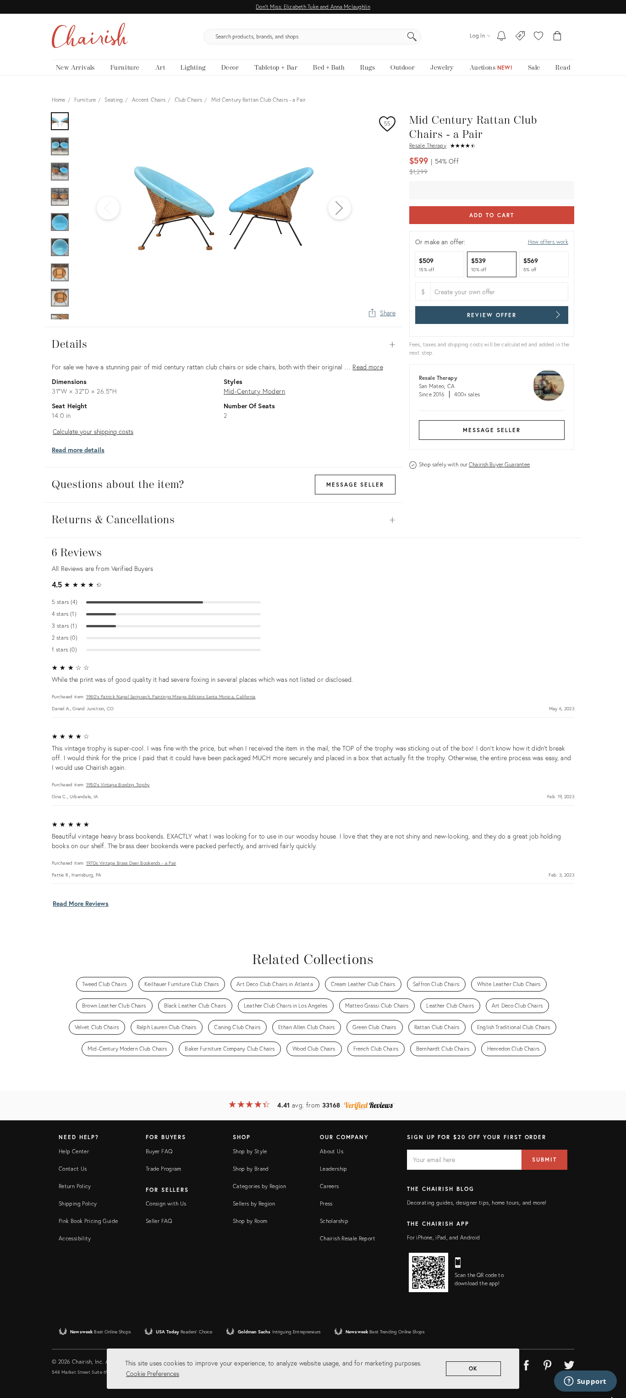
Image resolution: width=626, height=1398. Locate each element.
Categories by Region (259, 1186)
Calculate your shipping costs (93, 431)
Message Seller (492, 430)
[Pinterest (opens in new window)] (548, 1364)
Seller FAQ (159, 1220)
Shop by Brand (251, 1168)
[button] (538, 37)
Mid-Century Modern (254, 391)
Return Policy (75, 1186)
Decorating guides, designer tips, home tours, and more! (477, 1202)
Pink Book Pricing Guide (88, 1220)
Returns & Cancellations (223, 520)
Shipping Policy (78, 1203)
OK (473, 1368)
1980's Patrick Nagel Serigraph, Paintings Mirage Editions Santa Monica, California (171, 697)
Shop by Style (250, 1151)
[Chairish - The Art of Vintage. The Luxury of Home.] (90, 36)
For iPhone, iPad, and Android (443, 1237)
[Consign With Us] (520, 37)
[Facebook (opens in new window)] (526, 1364)
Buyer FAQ (159, 1151)
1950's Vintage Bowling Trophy (118, 785)
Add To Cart (491, 215)
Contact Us (73, 1168)
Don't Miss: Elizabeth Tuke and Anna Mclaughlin (313, 6)
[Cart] (557, 37)
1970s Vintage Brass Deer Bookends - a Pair (131, 863)
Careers (329, 1186)
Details (223, 345)
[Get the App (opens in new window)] (428, 1272)
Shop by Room (250, 1220)
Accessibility (75, 1238)
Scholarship (334, 1220)
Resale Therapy (427, 145)
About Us (331, 1151)
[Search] (412, 36)
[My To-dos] (501, 37)
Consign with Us (166, 1203)
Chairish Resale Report (347, 1238)
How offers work (548, 241)
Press (326, 1203)
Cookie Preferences (152, 1373)
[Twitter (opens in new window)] (569, 1364)
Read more (367, 366)
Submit (544, 1159)
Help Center (74, 1151)
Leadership (333, 1168)
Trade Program (163, 1168)
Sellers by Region (254, 1203)
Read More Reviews (81, 903)
